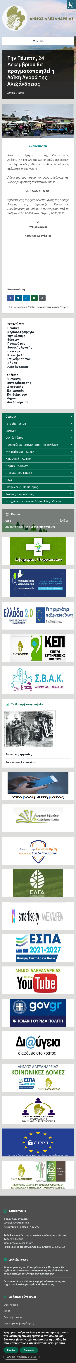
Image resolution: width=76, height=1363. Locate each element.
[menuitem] (38, 416)
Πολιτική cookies (13, 1317)
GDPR (7, 1311)
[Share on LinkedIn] (26, 298)
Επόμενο (12, 374)
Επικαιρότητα (43, 307)
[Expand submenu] (71, 416)
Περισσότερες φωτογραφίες (21, 761)
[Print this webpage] (42, 298)
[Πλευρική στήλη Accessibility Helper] (71, 4)
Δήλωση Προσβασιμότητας (19, 1323)
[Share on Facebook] (10, 298)
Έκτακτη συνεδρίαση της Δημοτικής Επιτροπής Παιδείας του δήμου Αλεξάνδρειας (19, 390)
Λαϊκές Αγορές (60, 307)
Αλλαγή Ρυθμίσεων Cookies (21, 1356)
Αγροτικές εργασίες (19, 754)
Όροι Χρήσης (11, 1304)
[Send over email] (34, 298)
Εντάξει (11, 1350)
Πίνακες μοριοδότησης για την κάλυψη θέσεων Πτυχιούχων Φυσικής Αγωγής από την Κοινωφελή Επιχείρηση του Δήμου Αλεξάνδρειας (20, 347)
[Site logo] (38, 30)
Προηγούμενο (15, 323)
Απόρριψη (29, 1350)
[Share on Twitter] (18, 298)
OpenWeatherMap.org (42, 526)
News (21, 92)
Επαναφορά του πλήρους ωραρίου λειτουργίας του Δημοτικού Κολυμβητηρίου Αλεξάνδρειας (35, 1283)
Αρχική (11, 92)
